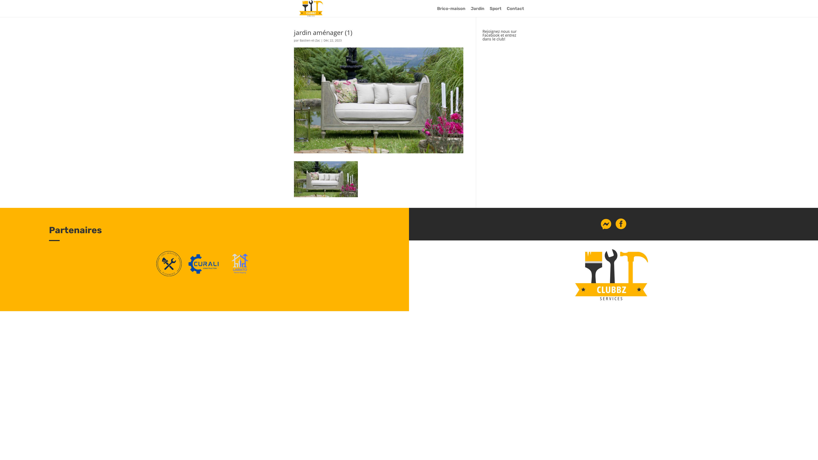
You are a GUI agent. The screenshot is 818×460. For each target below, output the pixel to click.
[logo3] (169, 275)
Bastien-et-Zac (310, 40)
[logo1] (204, 275)
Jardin (477, 9)
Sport (495, 9)
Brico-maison (451, 9)
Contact (515, 9)
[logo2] (240, 275)
